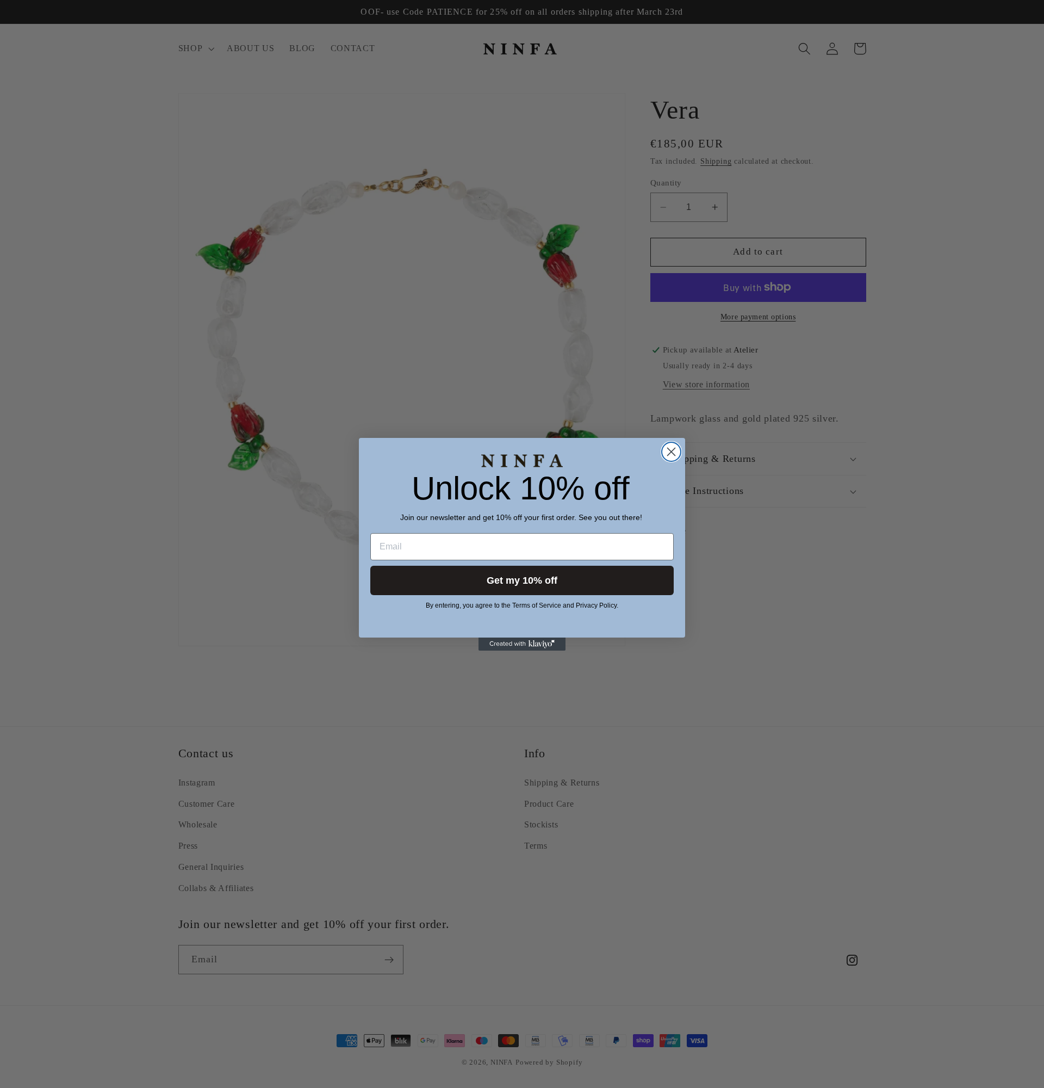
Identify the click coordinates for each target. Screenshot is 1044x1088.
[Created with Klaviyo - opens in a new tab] (522, 644)
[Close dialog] (671, 451)
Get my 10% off (522, 580)
